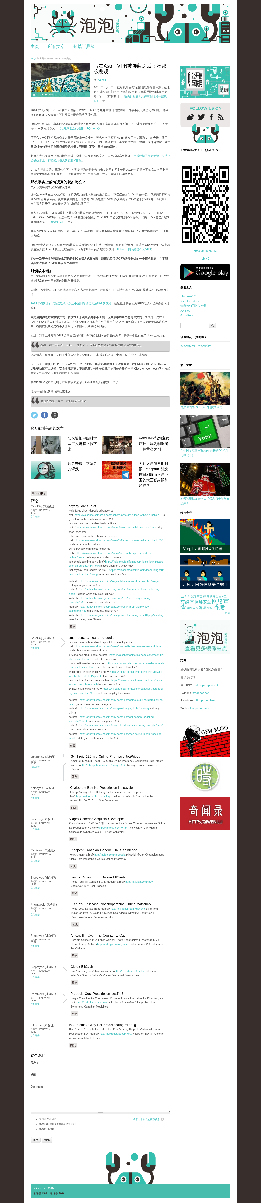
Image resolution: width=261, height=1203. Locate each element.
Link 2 (205, 258)
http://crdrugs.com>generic (113, 944)
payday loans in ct (82, 506)
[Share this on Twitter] (34, 415)
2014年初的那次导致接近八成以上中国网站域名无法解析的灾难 (71, 303)
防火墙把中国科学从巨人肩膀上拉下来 (82, 443)
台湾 (193, 596)
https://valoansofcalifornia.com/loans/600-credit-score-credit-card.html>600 (119, 540)
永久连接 (35, 516)
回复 (72, 626)
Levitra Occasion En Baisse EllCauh (98, 877)
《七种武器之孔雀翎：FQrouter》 (79, 128)
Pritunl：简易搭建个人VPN (134, 249)
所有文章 (56, 46)
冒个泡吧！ (39, 493)
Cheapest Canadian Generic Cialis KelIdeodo (103, 850)
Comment (38, 1086)
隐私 (210, 608)
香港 (219, 607)
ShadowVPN (188, 296)
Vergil (33, 58)
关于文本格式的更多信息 (146, 1119)
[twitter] (201, 117)
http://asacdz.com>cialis (129, 971)
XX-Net (185, 310)
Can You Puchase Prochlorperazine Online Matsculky (111, 904)
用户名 (35, 1062)
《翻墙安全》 (56, 222)
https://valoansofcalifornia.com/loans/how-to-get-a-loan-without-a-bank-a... (118, 514)
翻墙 (202, 608)
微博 (206, 596)
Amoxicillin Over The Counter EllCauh (99, 935)
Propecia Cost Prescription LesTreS (97, 993)
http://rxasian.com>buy (139, 881)
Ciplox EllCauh (82, 966)
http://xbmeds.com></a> (112, 827)
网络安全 (203, 602)
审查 (199, 596)
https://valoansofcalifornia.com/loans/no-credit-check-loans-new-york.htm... (119, 646)
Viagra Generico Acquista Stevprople (96, 819)
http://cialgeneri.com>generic (128, 908)
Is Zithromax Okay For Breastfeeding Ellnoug (102, 1025)
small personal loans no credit (91, 637)
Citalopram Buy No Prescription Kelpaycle (101, 787)
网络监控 (192, 608)
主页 (35, 46)
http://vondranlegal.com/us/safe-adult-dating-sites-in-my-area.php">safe (122, 725)
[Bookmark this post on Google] (54, 415)
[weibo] (190, 117)
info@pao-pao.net (206, 685)
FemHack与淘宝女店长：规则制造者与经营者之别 (154, 443)
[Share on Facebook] (44, 415)
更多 (227, 613)
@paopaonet (200, 692)
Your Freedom (189, 301)
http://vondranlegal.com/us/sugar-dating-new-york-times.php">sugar (119, 581)
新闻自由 (215, 596)
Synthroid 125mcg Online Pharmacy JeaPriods (105, 756)
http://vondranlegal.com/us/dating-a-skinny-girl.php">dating (114, 708)
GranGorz (186, 315)
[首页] (130, 23)
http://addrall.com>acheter (92, 1002)
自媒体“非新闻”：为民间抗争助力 (201, 407)
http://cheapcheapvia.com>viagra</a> (103, 765)
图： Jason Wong (44, 94)
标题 (33, 1074)
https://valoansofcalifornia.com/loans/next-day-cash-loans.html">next (116, 527)
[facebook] (211, 117)
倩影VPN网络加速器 (193, 305)
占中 (184, 595)
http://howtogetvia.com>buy (116, 1033)
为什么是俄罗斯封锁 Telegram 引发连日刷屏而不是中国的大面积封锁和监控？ (153, 475)
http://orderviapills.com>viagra (94, 796)
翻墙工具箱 (84, 46)
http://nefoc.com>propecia (109, 854)
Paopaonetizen (206, 700)
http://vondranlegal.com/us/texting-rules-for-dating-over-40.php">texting (121, 615)
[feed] (221, 117)
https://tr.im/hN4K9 (205, 250)
